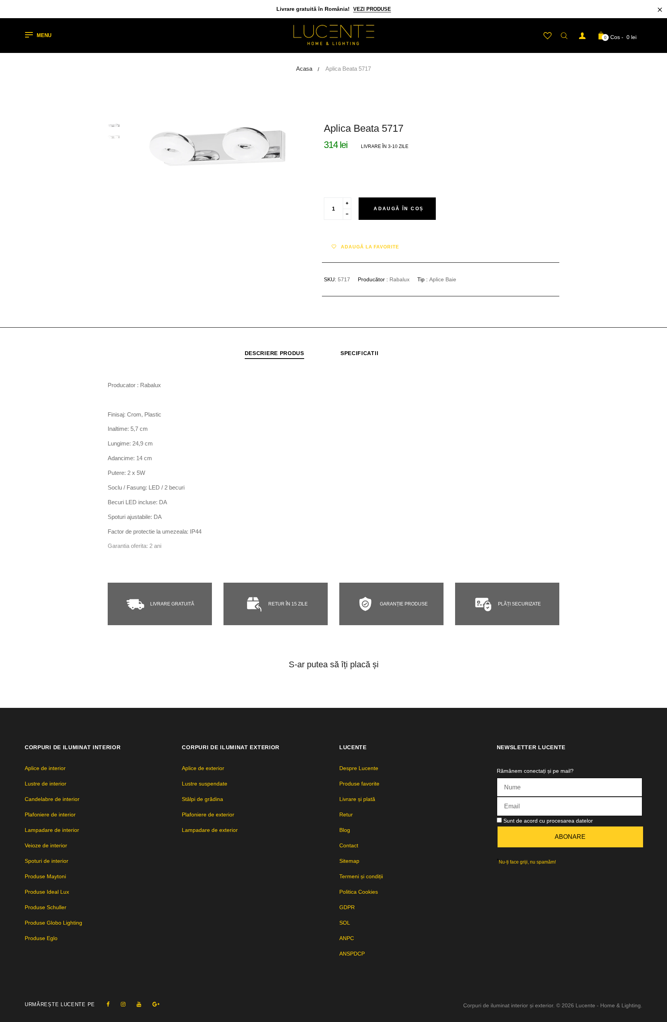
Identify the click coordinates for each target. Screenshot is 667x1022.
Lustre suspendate (204, 784)
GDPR (347, 907)
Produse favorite (359, 784)
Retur (346, 814)
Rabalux (399, 279)
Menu (44, 35)
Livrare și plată (357, 799)
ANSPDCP (352, 954)
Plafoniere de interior (50, 814)
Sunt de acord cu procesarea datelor (548, 821)
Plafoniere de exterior (208, 814)
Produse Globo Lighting (53, 923)
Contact (348, 845)
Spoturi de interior (46, 861)
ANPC (346, 938)
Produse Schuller (45, 907)
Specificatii (359, 353)
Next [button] (277, 147)
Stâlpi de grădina (202, 799)
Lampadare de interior (52, 830)
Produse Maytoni (45, 876)
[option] (217, 147)
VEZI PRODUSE (372, 9)
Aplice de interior (45, 768)
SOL (344, 923)
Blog (344, 830)
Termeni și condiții (361, 876)
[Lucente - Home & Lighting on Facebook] (108, 1004)
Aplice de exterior (203, 768)
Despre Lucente (358, 768)
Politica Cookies (358, 892)
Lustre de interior (45, 784)
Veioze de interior (46, 845)
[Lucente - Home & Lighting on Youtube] (139, 1004)
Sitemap (349, 861)
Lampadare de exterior (210, 830)
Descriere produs (274, 353)
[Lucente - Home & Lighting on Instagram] (123, 1004)
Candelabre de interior (52, 799)
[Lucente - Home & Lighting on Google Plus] (155, 1004)
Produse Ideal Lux (47, 892)
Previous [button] (158, 147)
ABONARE (570, 836)
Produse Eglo (41, 938)
